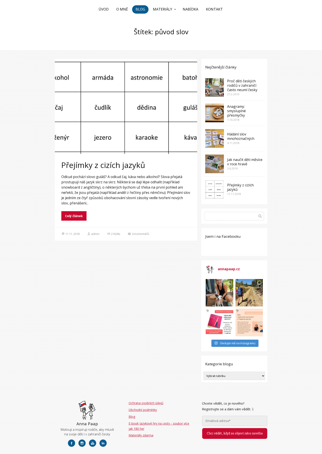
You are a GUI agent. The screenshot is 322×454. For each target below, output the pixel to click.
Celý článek (74, 216)
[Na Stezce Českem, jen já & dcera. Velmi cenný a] (249, 292)
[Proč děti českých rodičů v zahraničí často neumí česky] (214, 87)
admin (95, 234)
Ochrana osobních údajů (146, 403)
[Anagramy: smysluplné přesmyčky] (214, 113)
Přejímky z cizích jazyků (103, 165)
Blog (140, 9)
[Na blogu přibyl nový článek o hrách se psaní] (219, 322)
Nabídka (190, 9)
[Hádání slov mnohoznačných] (214, 138)
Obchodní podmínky (143, 410)
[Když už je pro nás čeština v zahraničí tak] (249, 322)
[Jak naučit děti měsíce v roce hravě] (214, 164)
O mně (122, 9)
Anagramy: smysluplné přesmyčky (236, 111)
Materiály (162, 9)
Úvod (104, 9)
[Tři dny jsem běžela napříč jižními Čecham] (219, 292)
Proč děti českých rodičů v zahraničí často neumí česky (242, 85)
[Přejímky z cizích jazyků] (214, 189)
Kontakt (214, 9)
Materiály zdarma (141, 435)
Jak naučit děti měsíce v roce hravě (244, 161)
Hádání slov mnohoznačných (240, 136)
